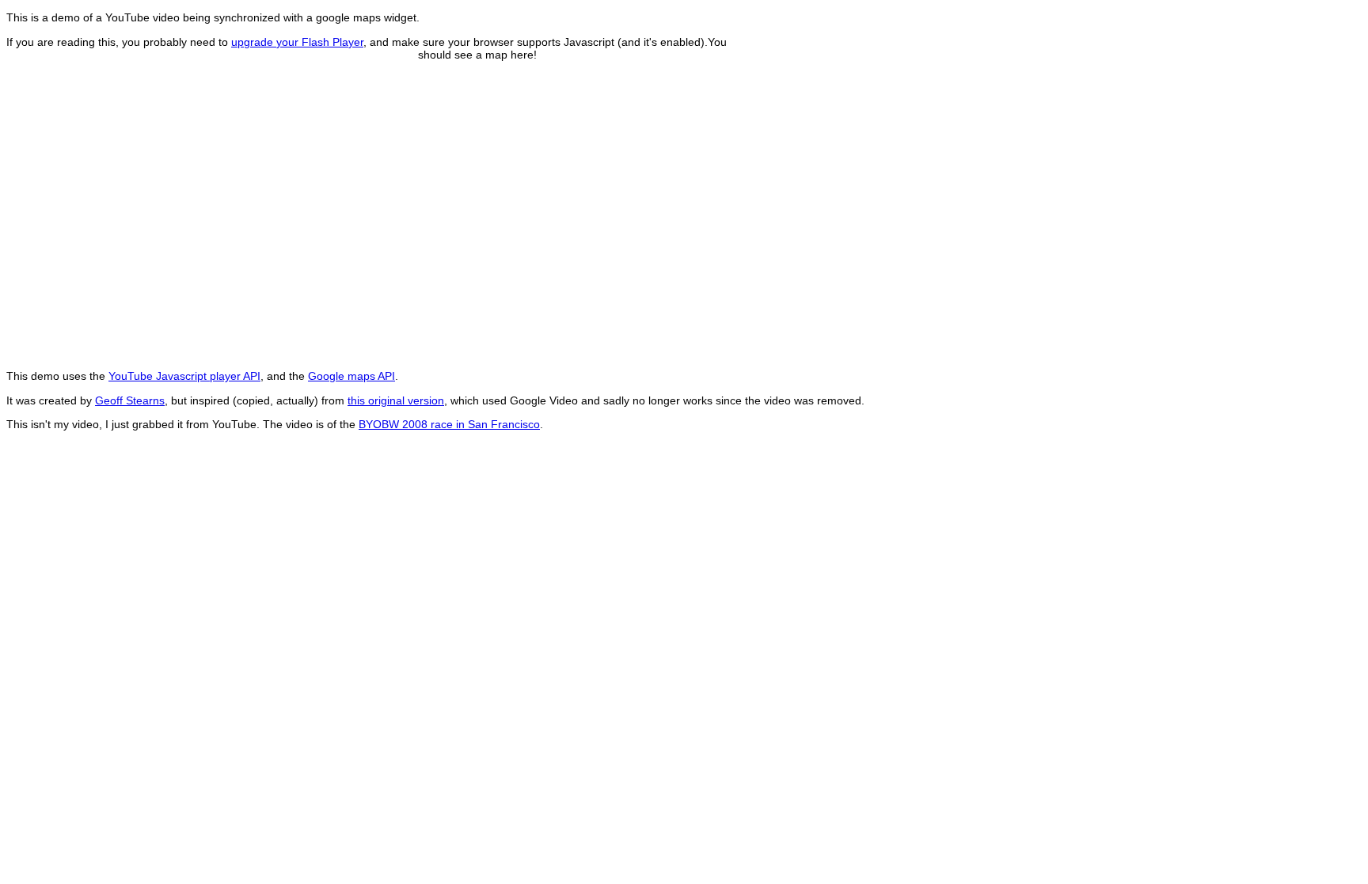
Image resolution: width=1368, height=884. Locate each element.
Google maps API (351, 376)
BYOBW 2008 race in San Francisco (449, 424)
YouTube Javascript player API (184, 376)
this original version (396, 400)
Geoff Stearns (130, 400)
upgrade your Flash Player (297, 42)
